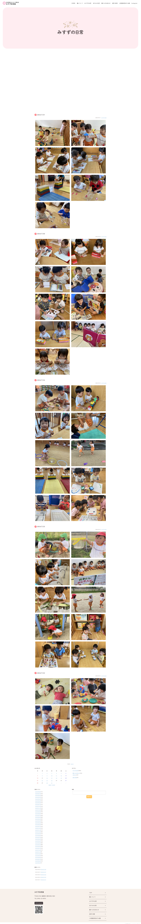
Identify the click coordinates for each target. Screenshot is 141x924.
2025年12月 (38, 806)
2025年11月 (38, 808)
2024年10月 (38, 831)
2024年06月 (38, 839)
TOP (90, 892)
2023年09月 (38, 855)
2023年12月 (38, 850)
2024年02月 (38, 846)
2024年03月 (38, 844)
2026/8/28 (43, 869)
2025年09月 (38, 811)
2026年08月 (38, 791)
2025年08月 (38, 813)
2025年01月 (38, 826)
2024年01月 (38, 848)
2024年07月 (38, 837)
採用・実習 (115, 3)
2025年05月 (38, 819)
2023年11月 (38, 851)
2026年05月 (38, 797)
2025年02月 (38, 824)
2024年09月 (38, 833)
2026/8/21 (43, 879)
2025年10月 (38, 809)
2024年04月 (38, 842)
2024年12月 (38, 828)
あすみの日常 (96, 3)
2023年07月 (38, 859)
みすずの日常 (87, 3)
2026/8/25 (43, 877)
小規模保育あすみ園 (124, 3)
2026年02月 (38, 802)
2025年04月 (38, 820)
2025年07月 (38, 815)
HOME (73, 3)
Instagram (134, 3)
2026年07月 (38, 793)
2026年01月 (38, 804)
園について (80, 3)
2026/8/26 (43, 874)
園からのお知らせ (106, 3)
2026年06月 (38, 795)
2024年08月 (38, 835)
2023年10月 (38, 853)
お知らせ (74, 774)
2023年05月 (38, 862)
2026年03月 (38, 800)
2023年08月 (38, 857)
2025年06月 (38, 817)
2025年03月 (38, 822)
